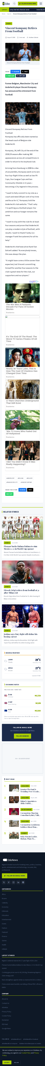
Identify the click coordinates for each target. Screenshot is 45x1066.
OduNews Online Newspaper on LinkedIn (30, 1043)
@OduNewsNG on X (16, 1039)
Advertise (5, 1007)
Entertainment (26, 809)
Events (4, 924)
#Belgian (20, 478)
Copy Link (22, 76)
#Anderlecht (10, 478)
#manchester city (12, 482)
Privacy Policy (6, 1011)
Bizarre (4, 898)
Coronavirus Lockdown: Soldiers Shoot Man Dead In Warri (30, 827)
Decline (16, 1062)
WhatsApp (11, 76)
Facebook (16, 71)
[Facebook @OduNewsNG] (9, 882)
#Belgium (30, 478)
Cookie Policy (6, 1016)
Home (3, 14)
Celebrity (5, 903)
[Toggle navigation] (41, 3)
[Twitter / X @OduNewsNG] (4, 882)
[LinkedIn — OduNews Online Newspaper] (18, 882)
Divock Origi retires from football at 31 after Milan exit (21, 591)
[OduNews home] (22, 860)
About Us (5, 999)
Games (4, 940)
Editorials (5, 911)
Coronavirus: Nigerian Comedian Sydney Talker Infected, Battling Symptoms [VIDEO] (30, 816)
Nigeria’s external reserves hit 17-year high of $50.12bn (19, 961)
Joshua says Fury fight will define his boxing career (20, 635)
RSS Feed (5, 1024)
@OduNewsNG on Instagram (9, 1043)
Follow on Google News (28, 3)
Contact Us (5, 1003)
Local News (25, 786)
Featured (5, 932)
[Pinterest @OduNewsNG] (23, 882)
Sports (9, 14)
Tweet (26, 71)
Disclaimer (5, 1020)
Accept (6, 1062)
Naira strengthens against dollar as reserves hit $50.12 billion (21, 980)
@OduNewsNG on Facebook (30, 1039)
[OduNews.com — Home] (6, 3)
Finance (4, 936)
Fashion (4, 928)
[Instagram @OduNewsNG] (13, 882)
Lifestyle (4, 949)
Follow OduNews (22, 736)
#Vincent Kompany (26, 482)
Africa (4, 894)
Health (4, 945)
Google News (6, 1028)
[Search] (14, 3)
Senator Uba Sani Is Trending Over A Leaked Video (30, 791)
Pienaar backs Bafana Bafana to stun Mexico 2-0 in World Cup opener (20, 547)
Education (5, 915)
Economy (24, 833)
